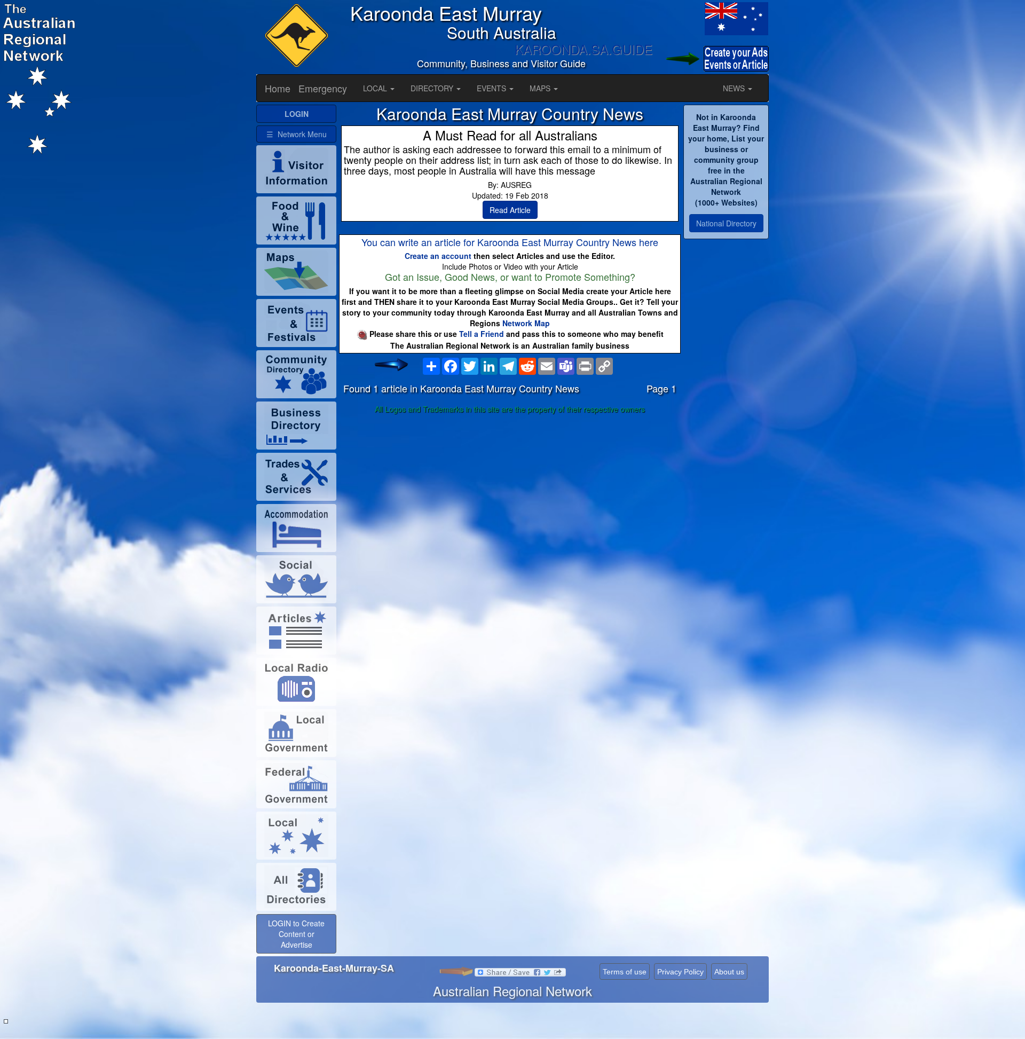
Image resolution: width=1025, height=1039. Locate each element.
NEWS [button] (735, 88)
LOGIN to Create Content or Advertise (296, 934)
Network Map (526, 323)
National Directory (726, 223)
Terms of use (624, 971)
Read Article (510, 209)
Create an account (438, 255)
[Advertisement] (510, 502)
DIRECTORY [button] (433, 88)
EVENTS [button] (492, 88)
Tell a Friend (481, 333)
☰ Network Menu (296, 134)
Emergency (322, 88)
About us (729, 971)
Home (277, 88)
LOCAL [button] (376, 88)
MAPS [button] (541, 88)
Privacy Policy (680, 971)
